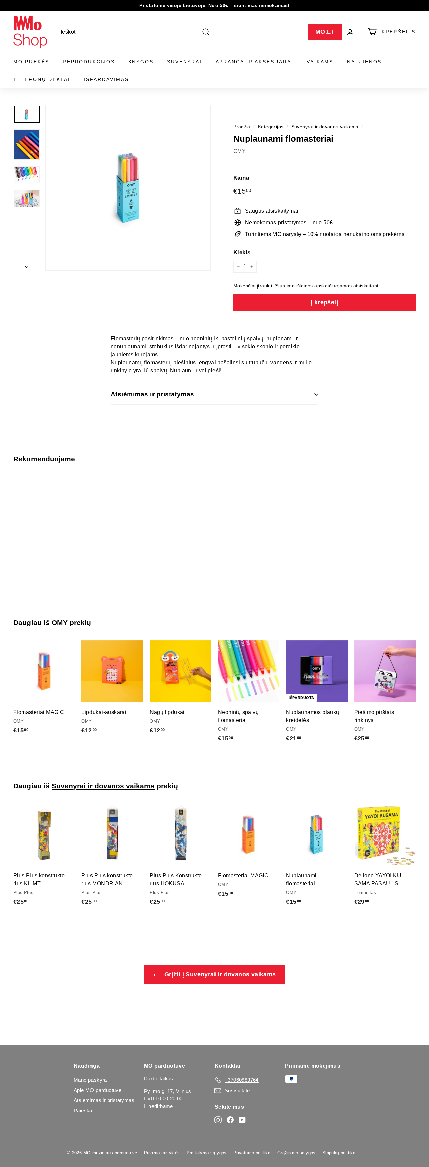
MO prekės (31, 61)
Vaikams (320, 61)
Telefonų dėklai (41, 79)
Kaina (241, 178)
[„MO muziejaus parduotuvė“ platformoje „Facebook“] (230, 1120)
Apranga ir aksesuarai (255, 61)
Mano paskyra (90, 1080)
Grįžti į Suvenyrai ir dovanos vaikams (219, 974)
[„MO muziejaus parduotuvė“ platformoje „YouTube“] (242, 1120)
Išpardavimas (106, 79)
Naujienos (364, 61)
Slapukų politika (338, 1152)
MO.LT (324, 31)
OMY (239, 151)
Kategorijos (270, 126)
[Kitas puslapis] (26, 265)
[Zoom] (128, 187)
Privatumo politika (251, 1152)
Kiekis (241, 252)
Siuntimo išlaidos (294, 285)
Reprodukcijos (89, 61)
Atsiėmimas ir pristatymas (152, 394)
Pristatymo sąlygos (207, 1152)
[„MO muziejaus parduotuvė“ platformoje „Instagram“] (218, 1120)
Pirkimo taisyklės (162, 1152)
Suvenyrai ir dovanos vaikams (324, 126)
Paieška (83, 1110)
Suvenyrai (184, 61)
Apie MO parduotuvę (97, 1090)
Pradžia (241, 126)
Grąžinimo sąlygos (296, 1152)
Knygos (141, 61)
